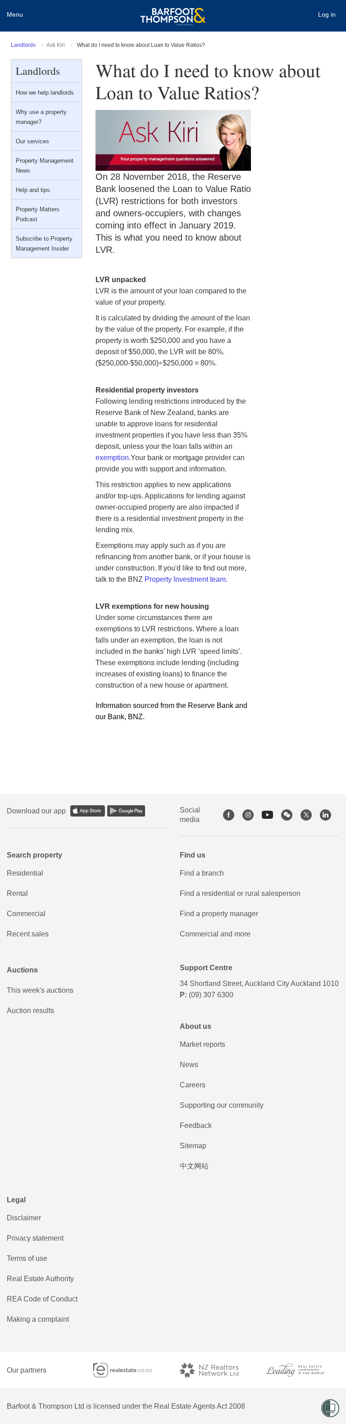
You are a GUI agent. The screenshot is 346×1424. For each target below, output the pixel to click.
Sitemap (193, 1146)
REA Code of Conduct (42, 1299)
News (189, 1064)
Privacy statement (35, 1238)
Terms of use (27, 1258)
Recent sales (28, 934)
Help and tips (33, 190)
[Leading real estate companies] (302, 1370)
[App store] (87, 811)
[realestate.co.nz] (129, 1370)
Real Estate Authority (40, 1279)
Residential (25, 873)
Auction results (30, 1010)
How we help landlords (45, 92)
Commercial (26, 913)
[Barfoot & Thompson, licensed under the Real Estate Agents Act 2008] (173, 11)
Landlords (23, 45)
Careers (192, 1085)
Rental (17, 893)
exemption (112, 457)
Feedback (196, 1125)
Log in (327, 14)
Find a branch (202, 873)
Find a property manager (219, 913)
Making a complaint (38, 1319)
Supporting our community (222, 1105)
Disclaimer (24, 1218)
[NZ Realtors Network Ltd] (216, 1370)
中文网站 (194, 1166)
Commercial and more (215, 934)
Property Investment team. (186, 579)
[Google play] (126, 811)
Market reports (202, 1044)
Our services (32, 141)
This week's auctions (40, 990)
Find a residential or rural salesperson (240, 893)
